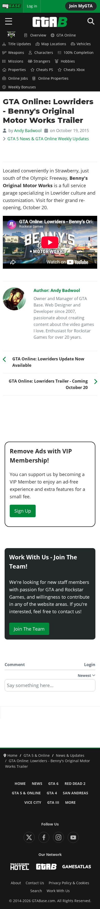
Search (36, 891)
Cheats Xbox (74, 69)
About (16, 883)
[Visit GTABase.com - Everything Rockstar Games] (46, 866)
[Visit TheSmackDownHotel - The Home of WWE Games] (20, 866)
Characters (43, 52)
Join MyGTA (81, 6)
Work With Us (58, 891)
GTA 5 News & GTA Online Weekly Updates (48, 138)
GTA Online (66, 35)
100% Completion (79, 52)
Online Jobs (18, 78)
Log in (32, 6)
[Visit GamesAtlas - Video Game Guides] (76, 866)
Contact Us (35, 883)
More (70, 802)
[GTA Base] (50, 22)
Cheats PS (44, 69)
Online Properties (53, 78)
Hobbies (68, 61)
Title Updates (19, 44)
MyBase (8, 6)
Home (20, 783)
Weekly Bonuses (22, 87)
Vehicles (84, 44)
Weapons (16, 52)
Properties (17, 69)
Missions (15, 61)
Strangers (42, 61)
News (37, 783)
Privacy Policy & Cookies (69, 883)
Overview (38, 35)
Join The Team (29, 629)
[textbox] (50, 687)
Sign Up (22, 511)
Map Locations (53, 44)
